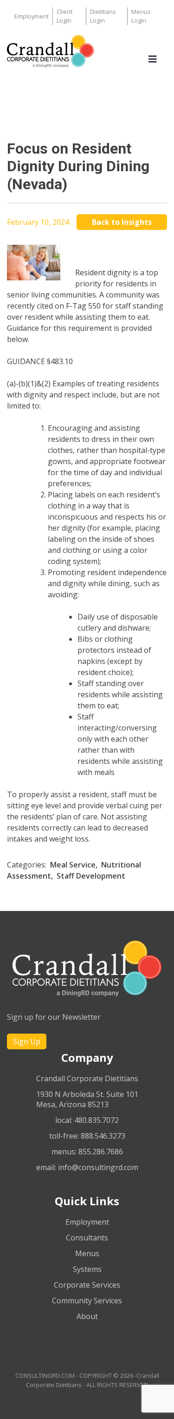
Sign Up (26, 1041)
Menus (87, 1253)
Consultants (87, 1238)
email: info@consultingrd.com (87, 1167)
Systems (87, 1269)
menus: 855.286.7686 (87, 1151)
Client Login (64, 16)
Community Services (87, 1300)
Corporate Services (87, 1285)
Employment (31, 16)
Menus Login (141, 16)
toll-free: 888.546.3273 (87, 1136)
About (87, 1316)
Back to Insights (122, 222)
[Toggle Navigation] (152, 61)
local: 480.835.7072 (87, 1120)
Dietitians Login (103, 16)
